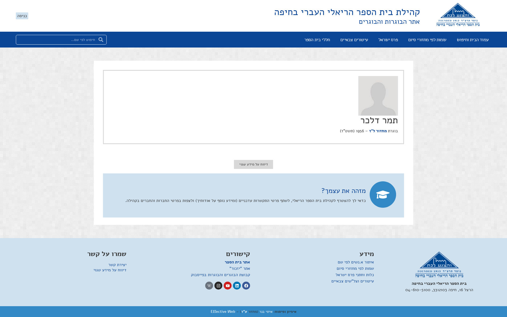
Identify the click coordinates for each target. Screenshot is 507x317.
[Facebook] (246, 286)
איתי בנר (266, 311)
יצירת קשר (117, 265)
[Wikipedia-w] (209, 286)
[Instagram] (218, 286)
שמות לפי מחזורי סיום (427, 39)
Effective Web (223, 311)
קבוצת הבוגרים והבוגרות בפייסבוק (220, 275)
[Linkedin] (237, 286)
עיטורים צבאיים (354, 39)
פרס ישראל (388, 39)
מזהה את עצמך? (343, 190)
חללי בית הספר (317, 39)
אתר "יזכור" (239, 268)
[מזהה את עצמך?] (383, 194)
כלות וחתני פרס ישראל (355, 275)
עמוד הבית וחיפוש (473, 39)
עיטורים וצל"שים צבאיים (352, 281)
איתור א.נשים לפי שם (356, 262)
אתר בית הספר (237, 262)
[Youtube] (228, 286)
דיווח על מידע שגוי (109, 270)
